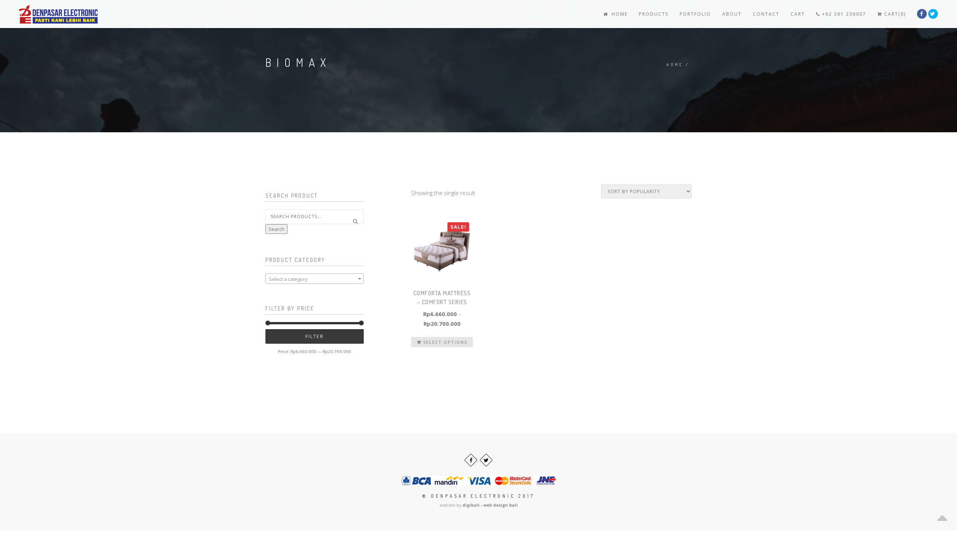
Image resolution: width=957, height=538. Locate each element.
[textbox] (314, 279)
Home (619, 14)
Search (276, 229)
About (732, 14)
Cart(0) (894, 14)
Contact (766, 14)
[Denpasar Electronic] (41, 14)
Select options (444, 342)
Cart (798, 14)
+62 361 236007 (843, 14)
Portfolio (695, 14)
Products (653, 14)
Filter (314, 336)
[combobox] (314, 278)
